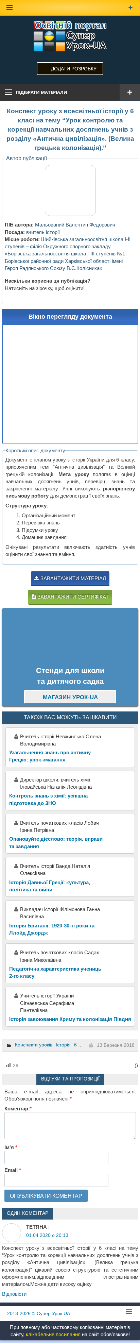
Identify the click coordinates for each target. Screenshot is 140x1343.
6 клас (81, 1044)
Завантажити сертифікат (72, 597)
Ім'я (10, 1147)
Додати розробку (74, 68)
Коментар (18, 1108)
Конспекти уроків (33, 1044)
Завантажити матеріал (72, 578)
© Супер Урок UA (38, 1313)
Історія (63, 1044)
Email (12, 1170)
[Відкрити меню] (130, 92)
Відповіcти (14, 1294)
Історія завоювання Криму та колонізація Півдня (70, 1019)
